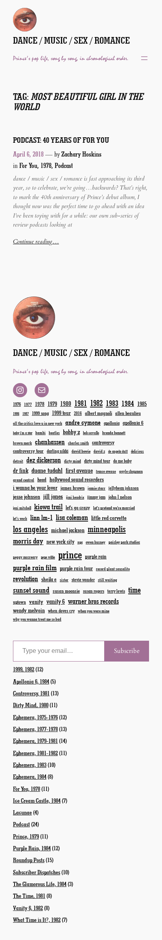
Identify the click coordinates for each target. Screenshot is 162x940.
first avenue (79, 470)
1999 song (40, 413)
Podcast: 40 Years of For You (61, 140)
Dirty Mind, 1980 (30, 705)
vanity (36, 601)
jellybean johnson (124, 488)
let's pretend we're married (114, 508)
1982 (96, 403)
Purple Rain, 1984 (32, 848)
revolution (25, 578)
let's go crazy (78, 507)
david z (99, 451)
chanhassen (50, 441)
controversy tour (28, 450)
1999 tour (61, 413)
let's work (20, 518)
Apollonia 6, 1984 (31, 681)
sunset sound (31, 589)
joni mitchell (22, 508)
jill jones (53, 496)
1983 (112, 403)
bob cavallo (91, 432)
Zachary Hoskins (81, 153)
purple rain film (35, 567)
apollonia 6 (133, 422)
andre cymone (83, 422)
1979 (52, 403)
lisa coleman (72, 517)
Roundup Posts (28, 860)
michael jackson (68, 530)
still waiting (107, 579)
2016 (78, 413)
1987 (25, 413)
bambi (40, 432)
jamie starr (96, 488)
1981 (80, 403)
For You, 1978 (35, 165)
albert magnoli (98, 412)
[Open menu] (144, 58)
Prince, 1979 (26, 836)
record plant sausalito (113, 568)
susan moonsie (66, 590)
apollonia (112, 423)
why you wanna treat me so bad (37, 619)
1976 (17, 404)
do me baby (122, 461)
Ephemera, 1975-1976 (35, 717)
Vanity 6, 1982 (28, 908)
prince (70, 554)
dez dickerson (43, 459)
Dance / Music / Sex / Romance (71, 40)
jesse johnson (26, 496)
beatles (54, 432)
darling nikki (57, 451)
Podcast (64, 165)
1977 (28, 404)
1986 (16, 413)
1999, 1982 (23, 669)
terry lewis (116, 591)
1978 (39, 403)
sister (64, 579)
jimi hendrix (75, 497)
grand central (23, 480)
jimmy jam (96, 497)
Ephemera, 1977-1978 (35, 729)
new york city (60, 541)
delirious (137, 451)
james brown (73, 487)
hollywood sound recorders (77, 479)
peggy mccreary (25, 557)
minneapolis (107, 529)
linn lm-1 (41, 517)
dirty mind (72, 461)
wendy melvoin (29, 610)
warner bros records (93, 601)
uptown (19, 602)
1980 (65, 403)
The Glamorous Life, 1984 (39, 884)
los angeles (30, 529)
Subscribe (127, 651)
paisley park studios (124, 542)
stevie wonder (83, 579)
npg (80, 542)
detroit (18, 461)
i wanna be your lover (35, 487)
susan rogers (93, 591)
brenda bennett (113, 432)
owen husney (95, 542)
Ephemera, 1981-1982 (35, 753)
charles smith (78, 443)
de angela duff (118, 451)
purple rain (96, 556)
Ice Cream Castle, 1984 (37, 800)
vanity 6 (55, 601)
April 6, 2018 (28, 153)
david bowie (81, 451)
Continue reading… (36, 241)
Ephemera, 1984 (29, 776)
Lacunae (22, 812)
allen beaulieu (128, 413)
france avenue (106, 471)
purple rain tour (76, 568)
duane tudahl (47, 470)
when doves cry (61, 610)
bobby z (71, 432)
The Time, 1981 (29, 895)
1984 (128, 403)
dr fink (20, 470)
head (41, 479)
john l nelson (120, 496)
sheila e (49, 579)
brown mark (22, 443)
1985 (142, 403)
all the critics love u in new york (37, 423)
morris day (28, 541)
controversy (103, 442)
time (134, 589)
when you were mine (93, 611)
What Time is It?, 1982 (37, 919)
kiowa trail (48, 506)
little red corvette (109, 518)
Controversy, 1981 (31, 693)
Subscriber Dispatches (36, 872)
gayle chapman (131, 471)
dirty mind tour (97, 460)
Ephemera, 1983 (29, 765)
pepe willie (48, 557)
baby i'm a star (22, 432)
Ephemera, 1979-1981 (35, 741)
